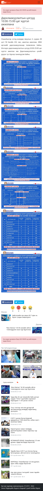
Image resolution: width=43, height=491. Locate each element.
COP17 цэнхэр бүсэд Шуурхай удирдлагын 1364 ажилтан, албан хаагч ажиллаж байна (25, 420)
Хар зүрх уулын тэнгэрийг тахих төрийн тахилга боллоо (25, 473)
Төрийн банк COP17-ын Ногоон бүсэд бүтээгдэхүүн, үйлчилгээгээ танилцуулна (25, 452)
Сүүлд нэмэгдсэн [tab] (8, 382)
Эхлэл (3, 488)
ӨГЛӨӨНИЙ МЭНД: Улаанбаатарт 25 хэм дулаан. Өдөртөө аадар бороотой (25, 441)
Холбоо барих (35, 488)
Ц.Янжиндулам (10, 28)
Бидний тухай (25, 488)
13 (24, 476)
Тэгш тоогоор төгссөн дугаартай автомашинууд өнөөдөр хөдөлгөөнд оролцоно (23, 409)
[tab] (17, 382)
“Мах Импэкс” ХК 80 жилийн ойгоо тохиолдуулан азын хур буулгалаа (18, 329)
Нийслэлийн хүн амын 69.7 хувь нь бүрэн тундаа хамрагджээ (24, 316)
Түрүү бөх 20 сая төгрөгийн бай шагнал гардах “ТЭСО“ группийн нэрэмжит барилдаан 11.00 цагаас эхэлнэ (25, 399)
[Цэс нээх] (39, 2)
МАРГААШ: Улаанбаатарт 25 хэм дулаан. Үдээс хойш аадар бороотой (25, 462)
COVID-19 (18, 28)
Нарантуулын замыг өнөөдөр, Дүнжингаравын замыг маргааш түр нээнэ (24, 430)
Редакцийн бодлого (13, 488)
